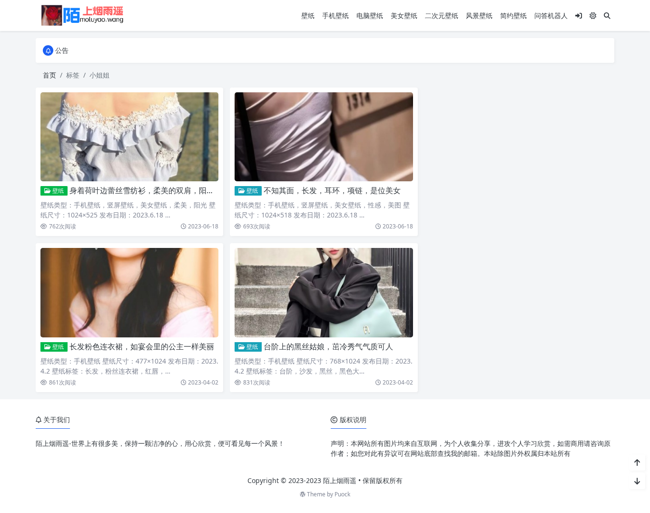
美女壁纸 (404, 15)
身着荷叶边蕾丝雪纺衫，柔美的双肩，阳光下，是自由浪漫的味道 (179, 190)
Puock (342, 494)
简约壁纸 (513, 15)
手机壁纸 (335, 15)
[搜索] (607, 15)
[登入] (578, 15)
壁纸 (308, 15)
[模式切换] (593, 15)
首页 (49, 74)
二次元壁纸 (441, 15)
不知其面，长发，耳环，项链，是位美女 (332, 190)
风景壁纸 (479, 15)
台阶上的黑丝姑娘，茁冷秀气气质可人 (328, 346)
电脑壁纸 (369, 15)
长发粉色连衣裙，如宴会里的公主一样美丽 (141, 346)
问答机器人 (551, 15)
